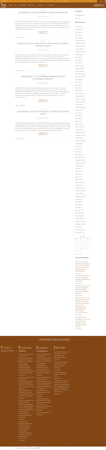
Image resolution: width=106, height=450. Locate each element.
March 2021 (78, 179)
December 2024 (79, 74)
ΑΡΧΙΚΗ (11, 5)
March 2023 (78, 124)
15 (75, 245)
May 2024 (77, 85)
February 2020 (79, 216)
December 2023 (79, 99)
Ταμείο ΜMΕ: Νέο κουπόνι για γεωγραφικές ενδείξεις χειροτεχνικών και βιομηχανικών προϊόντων (61, 354)
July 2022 (77, 146)
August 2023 (78, 110)
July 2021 (77, 168)
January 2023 (78, 129)
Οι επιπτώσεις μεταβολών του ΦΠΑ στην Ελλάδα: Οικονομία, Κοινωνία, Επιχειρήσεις (61, 364)
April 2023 (77, 121)
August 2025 (78, 54)
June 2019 (78, 227)
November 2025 (79, 46)
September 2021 (79, 163)
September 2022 (79, 140)
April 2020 (77, 210)
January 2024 (78, 96)
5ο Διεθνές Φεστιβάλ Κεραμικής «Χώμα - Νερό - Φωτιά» (60, 374)
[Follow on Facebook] (2, 1)
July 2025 (77, 57)
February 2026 (79, 40)
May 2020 (77, 207)
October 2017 (78, 232)
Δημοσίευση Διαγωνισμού (43, 412)
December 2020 (79, 188)
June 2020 (78, 204)
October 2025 (78, 49)
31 (80, 250)
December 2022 (79, 132)
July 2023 (77, 113)
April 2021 (77, 177)
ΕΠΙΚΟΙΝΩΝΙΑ (50, 5)
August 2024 (78, 79)
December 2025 (79, 43)
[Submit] (103, 5)
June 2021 (78, 171)
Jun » (80, 254)
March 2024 (78, 90)
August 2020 (78, 199)
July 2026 (77, 26)
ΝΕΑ (16, 5)
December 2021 (79, 157)
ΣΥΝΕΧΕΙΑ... (43, 32)
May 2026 (77, 32)
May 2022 (77, 152)
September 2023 (79, 107)
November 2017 (79, 229)
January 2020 (78, 218)
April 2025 (77, 63)
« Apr (76, 254)
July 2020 (77, 202)
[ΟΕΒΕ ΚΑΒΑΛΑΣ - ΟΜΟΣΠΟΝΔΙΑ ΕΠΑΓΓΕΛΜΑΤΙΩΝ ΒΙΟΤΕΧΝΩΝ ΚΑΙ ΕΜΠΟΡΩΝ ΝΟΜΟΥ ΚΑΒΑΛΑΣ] (4, 5)
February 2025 (79, 68)
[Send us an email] (4, 1)
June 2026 (78, 29)
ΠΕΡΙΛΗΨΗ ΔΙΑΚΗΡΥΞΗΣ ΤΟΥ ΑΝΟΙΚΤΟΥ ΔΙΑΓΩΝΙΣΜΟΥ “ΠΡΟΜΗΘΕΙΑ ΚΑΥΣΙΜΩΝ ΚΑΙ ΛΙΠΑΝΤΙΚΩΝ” (82, 278)
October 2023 (78, 104)
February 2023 (79, 127)
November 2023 (79, 102)
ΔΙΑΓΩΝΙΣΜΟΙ (22, 5)
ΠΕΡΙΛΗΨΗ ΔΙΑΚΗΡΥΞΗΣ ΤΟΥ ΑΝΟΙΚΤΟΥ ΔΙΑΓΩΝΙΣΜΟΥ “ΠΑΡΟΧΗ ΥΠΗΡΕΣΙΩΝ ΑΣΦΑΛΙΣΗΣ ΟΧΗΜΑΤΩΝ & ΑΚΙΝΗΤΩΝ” (82, 289)
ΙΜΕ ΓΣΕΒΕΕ (60, 348)
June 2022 (78, 149)
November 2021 (79, 160)
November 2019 (79, 224)
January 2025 (78, 71)
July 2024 (77, 82)
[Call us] (7, 1)
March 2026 (78, 38)
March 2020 (78, 213)
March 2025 (78, 65)
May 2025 (77, 60)
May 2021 (77, 174)
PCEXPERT (37, 448)
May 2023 (77, 118)
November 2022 (79, 135)
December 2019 (79, 221)
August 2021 (78, 165)
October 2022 (78, 138)
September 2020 (79, 196)
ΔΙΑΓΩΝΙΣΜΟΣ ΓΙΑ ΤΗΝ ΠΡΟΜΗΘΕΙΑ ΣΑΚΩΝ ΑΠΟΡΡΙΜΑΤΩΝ (43, 13)
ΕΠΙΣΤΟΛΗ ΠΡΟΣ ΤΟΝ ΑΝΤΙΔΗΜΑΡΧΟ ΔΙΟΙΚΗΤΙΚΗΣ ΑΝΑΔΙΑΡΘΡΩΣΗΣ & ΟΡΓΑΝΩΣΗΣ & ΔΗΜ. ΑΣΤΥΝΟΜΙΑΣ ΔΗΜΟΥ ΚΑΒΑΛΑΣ (82, 322)
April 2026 (77, 35)
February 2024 (79, 93)
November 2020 (79, 191)
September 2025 (79, 51)
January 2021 (78, 185)
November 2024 (79, 76)
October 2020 (78, 193)
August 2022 (78, 143)
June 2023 (78, 115)
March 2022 (78, 154)
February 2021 (79, 182)
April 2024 (77, 88)
